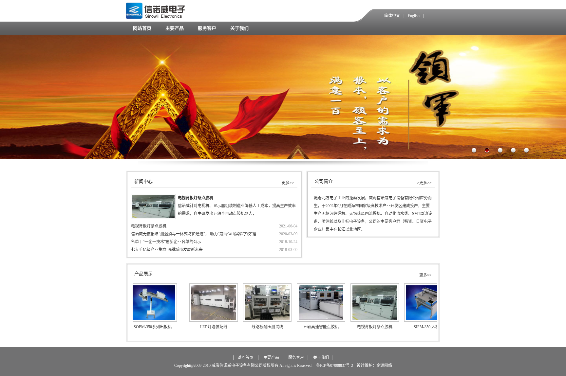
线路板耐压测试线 (237, 327)
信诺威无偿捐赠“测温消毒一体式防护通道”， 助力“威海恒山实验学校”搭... (195, 234)
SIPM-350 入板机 (398, 327)
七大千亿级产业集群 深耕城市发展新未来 (167, 249)
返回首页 (245, 357)
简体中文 (392, 15)
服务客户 (207, 28)
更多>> (288, 183)
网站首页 (142, 28)
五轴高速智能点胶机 (290, 327)
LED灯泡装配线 (183, 327)
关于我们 (239, 28)
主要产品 (174, 28)
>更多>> (424, 183)
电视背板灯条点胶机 (148, 226)
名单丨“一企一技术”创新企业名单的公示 (166, 242)
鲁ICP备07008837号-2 (334, 365)
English (414, 15)
